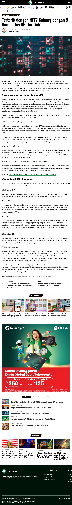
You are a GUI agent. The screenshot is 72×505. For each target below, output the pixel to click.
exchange (18, 251)
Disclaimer (69, 11)
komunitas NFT (33, 276)
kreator (42, 276)
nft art (49, 276)
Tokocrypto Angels (49, 479)
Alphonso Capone (14, 31)
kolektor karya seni (20, 276)
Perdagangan (48, 474)
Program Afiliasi (49, 477)
